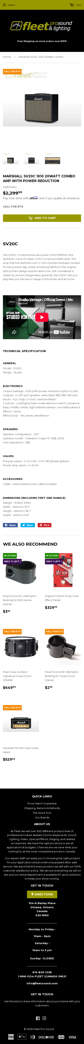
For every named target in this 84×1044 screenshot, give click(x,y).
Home (7, 56)
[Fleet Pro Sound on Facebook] (38, 1018)
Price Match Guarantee (42, 803)
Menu (11, 4)
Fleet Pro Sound (43, 1029)
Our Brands (42, 817)
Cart (78, 4)
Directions (43, 894)
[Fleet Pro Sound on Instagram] (44, 1018)
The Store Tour (42, 812)
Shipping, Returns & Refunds (42, 808)
